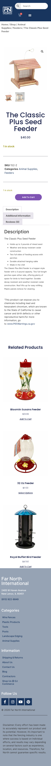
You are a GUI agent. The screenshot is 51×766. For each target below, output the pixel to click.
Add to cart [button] (25, 419)
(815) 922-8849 (10, 599)
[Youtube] (20, 701)
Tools (5, 626)
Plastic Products (11, 622)
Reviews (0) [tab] (12, 221)
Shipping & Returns (12, 657)
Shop (13, 24)
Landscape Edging (12, 636)
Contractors (8, 676)
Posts (5, 631)
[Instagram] (12, 701)
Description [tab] (12, 209)
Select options (25, 492)
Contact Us (8, 667)
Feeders (17, 27)
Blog (4, 671)
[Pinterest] (28, 701)
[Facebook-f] (4, 701)
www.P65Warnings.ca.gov (21, 323)
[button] (29, 15)
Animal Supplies (28, 168)
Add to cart (28, 197)
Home (4, 24)
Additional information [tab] (18, 215)
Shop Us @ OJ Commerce (10, 682)
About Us (7, 662)
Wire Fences (8, 617)
